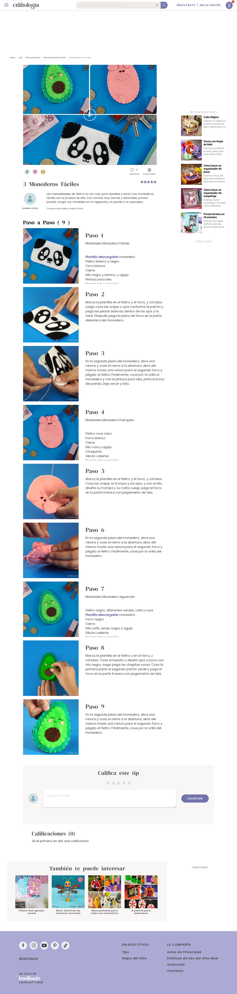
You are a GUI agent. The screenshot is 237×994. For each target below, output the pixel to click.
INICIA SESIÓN (210, 5)
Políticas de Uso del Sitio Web (192, 958)
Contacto (175, 971)
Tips (21, 57)
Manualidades (33, 57)
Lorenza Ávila (30, 208)
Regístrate (28, 958)
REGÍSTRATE (186, 5)
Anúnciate (176, 964)
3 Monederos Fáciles (80, 57)
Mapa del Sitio (134, 958)
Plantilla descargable (102, 257)
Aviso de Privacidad (184, 952)
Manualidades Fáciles (55, 57)
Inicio (12, 57)
